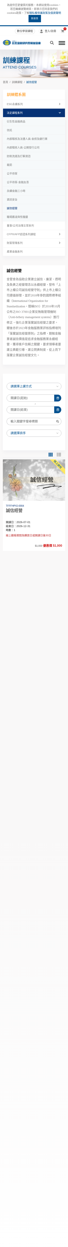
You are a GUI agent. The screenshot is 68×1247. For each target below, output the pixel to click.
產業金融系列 (15, 251)
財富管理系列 (15, 242)
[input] (30, 398)
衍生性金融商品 (16, 121)
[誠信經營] (34, 480)
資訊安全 (12, 199)
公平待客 (12, 173)
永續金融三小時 (16, 190)
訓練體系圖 (16, 95)
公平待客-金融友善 (18, 182)
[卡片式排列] (53, 455)
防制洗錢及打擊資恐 (19, 156)
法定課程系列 (15, 112)
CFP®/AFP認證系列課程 (21, 234)
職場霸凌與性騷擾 (17, 216)
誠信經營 (31, 82)
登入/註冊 (50, 30)
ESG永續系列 (15, 104)
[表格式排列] (61, 455)
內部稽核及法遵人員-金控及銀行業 (27, 138)
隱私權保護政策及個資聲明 (45, 12)
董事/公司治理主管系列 (20, 225)
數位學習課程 (25, 30)
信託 (9, 130)
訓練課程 (17, 82)
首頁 (5, 82)
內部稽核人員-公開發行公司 (23, 147)
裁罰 (9, 164)
